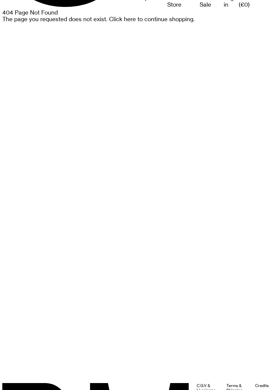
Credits (262, 385)
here (130, 19)
